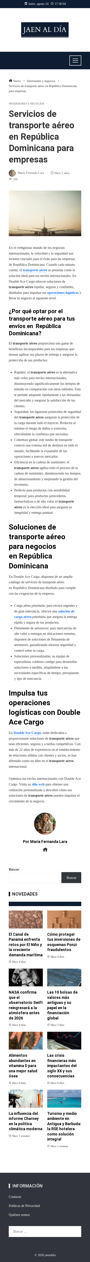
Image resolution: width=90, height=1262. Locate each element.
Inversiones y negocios (26, 103)
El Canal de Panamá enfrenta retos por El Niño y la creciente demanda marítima (26, 944)
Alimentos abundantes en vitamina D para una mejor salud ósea (23, 1065)
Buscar (14, 869)
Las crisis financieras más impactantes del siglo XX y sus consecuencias (62, 1065)
